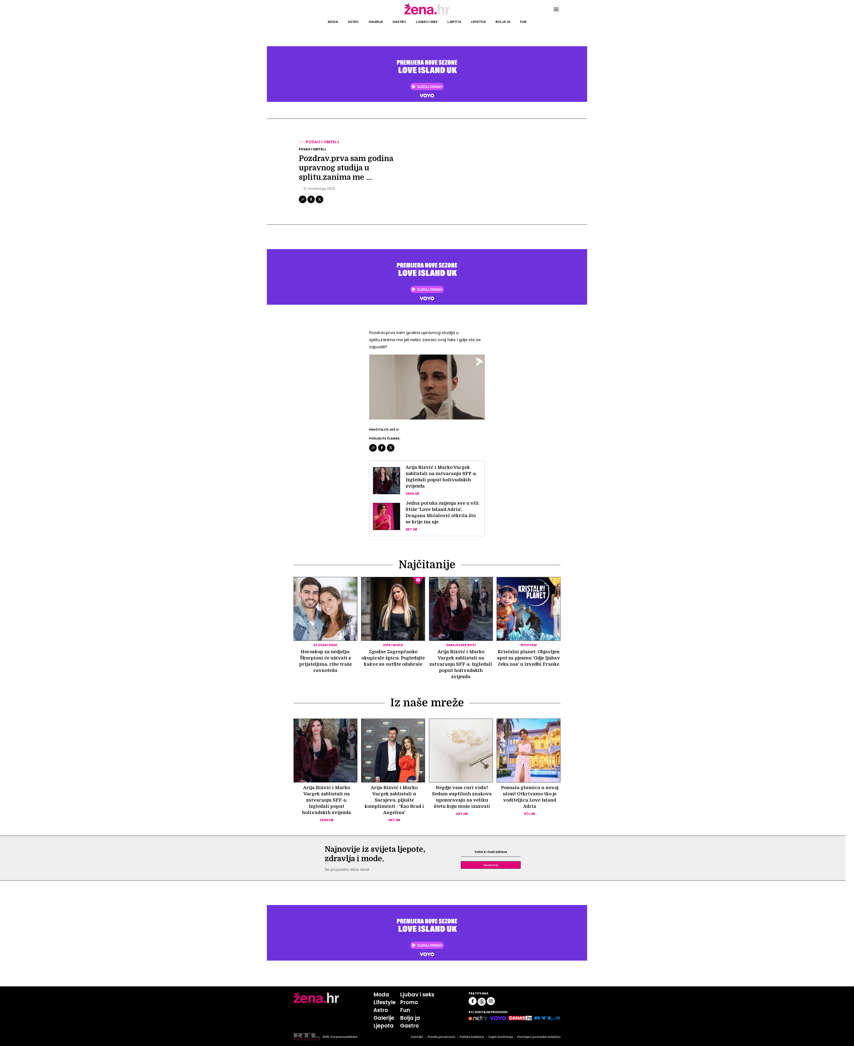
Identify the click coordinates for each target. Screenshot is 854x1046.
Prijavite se (490, 865)
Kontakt (417, 1036)
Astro (353, 22)
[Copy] (303, 202)
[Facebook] (311, 202)
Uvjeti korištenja (500, 1036)
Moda (333, 22)
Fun (523, 22)
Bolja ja (502, 22)
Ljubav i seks (427, 22)
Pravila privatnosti (441, 1036)
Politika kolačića (472, 1036)
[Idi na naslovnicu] (427, 14)
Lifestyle (478, 22)
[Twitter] (319, 202)
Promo (409, 1002)
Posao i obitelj (322, 142)
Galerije (376, 22)
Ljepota (454, 22)
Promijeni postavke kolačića (538, 1036)
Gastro (399, 22)
